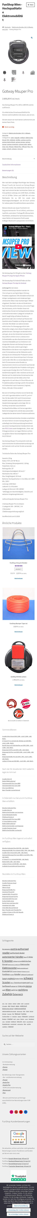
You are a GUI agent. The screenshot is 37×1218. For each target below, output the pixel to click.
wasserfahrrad (30, 1021)
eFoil (19, 961)
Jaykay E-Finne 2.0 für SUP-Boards (12, 912)
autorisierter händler (12, 956)
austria (13, 948)
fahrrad (31, 1011)
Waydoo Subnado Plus (9, 808)
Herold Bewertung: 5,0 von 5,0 (18, 1164)
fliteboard (17, 1014)
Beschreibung (7, 159)
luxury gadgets (8, 978)
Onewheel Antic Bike (8, 905)
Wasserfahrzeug (6, 1024)
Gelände (12, 140)
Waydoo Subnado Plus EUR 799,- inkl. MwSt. (15, 848)
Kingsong (25, 1016)
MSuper (11, 147)
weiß (4, 990)
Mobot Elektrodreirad (8, 781)
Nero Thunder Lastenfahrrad (11, 790)
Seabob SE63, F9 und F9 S (10, 894)
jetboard (19, 1016)
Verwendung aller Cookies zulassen (18, 1210)
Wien (8, 989)
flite (13, 1014)
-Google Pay (6, 1085)
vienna (28, 986)
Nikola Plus (17, 147)
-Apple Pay (5, 1082)
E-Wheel (22, 138)
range (4, 149)
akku (3, 1003)
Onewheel (10, 1019)
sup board (8, 1021)
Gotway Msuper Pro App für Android (14, 283)
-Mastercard (6, 1090)
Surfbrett (13, 986)
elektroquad (19, 1011)
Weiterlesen (19, 578)
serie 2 (26, 1019)
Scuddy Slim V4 (7, 779)
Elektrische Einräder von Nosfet (12, 830)
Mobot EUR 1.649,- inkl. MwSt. (11, 862)
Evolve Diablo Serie (8, 901)
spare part (26, 982)
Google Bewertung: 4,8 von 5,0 (18, 1158)
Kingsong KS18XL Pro (8, 890)
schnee (18, 1019)
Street (31, 983)
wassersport (13, 1024)
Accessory (6, 949)
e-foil (22, 1003)
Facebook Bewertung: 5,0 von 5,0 (19, 1161)
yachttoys (23, 989)
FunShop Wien (6, 1016)
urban (24, 1021)
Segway (12, 983)
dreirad (14, 1003)
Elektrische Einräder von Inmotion (12, 812)
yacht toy (14, 990)
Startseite (8, 27)
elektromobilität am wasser (9, 1011)
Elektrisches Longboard (14, 964)
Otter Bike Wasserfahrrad (10, 908)
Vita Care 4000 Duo (8, 788)
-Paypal (4, 1070)
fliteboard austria (26, 971)
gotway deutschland (8, 142)
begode (17, 138)
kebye (29, 144)
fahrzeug (4, 1014)
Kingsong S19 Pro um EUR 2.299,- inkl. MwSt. (15, 750)
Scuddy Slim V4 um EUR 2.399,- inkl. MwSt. (15, 853)
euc (24, 1011)
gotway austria (26, 140)
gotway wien (23, 144)
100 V (12, 138)
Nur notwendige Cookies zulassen (18, 1214)
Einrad (13, 1006)
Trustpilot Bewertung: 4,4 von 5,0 (19, 1166)
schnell (9, 149)
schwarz (14, 149)
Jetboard (23, 974)
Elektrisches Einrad (8, 1009)
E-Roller (30, 957)
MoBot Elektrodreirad (8, 823)
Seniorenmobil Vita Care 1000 (11, 786)
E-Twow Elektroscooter (9, 821)
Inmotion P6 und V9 (8, 892)
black (25, 957)
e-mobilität (26, 1003)
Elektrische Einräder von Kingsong (12, 826)
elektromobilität (20, 1009)
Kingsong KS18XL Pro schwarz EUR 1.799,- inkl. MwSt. (18, 850)
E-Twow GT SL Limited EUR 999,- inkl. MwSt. (15, 859)
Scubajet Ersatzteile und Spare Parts (13, 866)
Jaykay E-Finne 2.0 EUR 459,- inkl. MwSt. (14, 864)
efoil (9, 1006)
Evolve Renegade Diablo (9, 815)
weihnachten (20, 1024)
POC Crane (8, 428)
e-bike (18, 1003)
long (3, 147)
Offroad (24, 147)
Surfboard (6, 986)
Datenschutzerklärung (21, 1206)
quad (14, 1019)
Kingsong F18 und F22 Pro (10, 896)
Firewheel (9, 1014)
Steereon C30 (6, 885)
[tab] (18, 159)
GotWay (18, 140)
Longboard (30, 974)
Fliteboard (19, 971)
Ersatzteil (5, 971)
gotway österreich (12, 144)
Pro (32, 147)
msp (7, 147)
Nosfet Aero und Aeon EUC (10, 903)
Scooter (6, 982)
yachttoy (29, 1024)
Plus (28, 147)
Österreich (18, 994)
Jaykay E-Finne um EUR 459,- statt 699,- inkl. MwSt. (17, 761)
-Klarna (4, 1067)
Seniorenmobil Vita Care (9, 899)
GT (10, 1016)
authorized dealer (17, 953)
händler (17, 974)
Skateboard (18, 983)
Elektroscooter (9, 967)
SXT (17, 986)
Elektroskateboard (22, 968)
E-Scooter (7, 960)
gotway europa (20, 142)
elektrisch (23, 1006)
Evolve (14, 971)
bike (6, 1003)
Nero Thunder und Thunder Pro (11, 910)
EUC (8, 140)
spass (3, 1021)
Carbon (10, 1003)
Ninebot (17, 979)
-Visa (4, 1093)
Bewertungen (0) (8, 170)
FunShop (6, 974)
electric (17, 1006)
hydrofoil (12, 974)
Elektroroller (25, 964)
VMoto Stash (6, 887)
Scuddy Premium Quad (9, 828)
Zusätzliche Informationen (11, 165)
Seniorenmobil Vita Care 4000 (11, 783)
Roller (21, 979)
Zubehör (7, 994)
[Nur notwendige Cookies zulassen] (35, 1200)
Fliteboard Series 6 (8, 817)
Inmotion (14, 1016)
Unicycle (20, 149)
